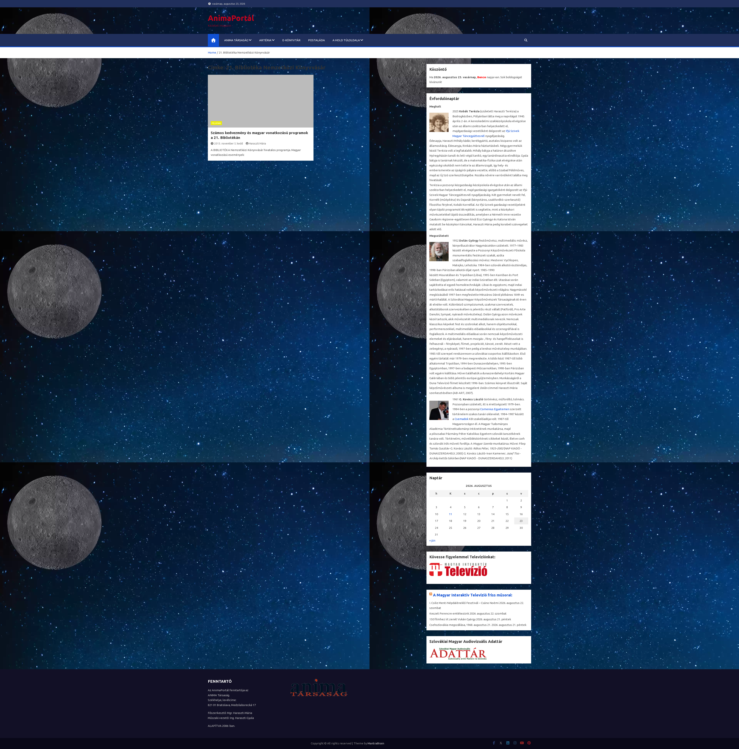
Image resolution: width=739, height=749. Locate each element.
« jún (432, 540)
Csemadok (461, 419)
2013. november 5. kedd (228, 143)
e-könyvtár (291, 40)
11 (450, 514)
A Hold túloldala (346, 40)
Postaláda (316, 40)
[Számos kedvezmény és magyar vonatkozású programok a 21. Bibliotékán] (260, 101)
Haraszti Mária (257, 143)
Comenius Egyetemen (494, 409)
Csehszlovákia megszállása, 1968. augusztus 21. (460, 624)
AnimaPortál (231, 18)
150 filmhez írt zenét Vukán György (452, 619)
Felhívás (216, 123)
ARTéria (265, 40)
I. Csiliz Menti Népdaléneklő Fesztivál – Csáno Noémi (464, 603)
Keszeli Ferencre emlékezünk (449, 613)
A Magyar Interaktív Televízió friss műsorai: (472, 595)
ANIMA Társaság (236, 40)
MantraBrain (376, 743)
